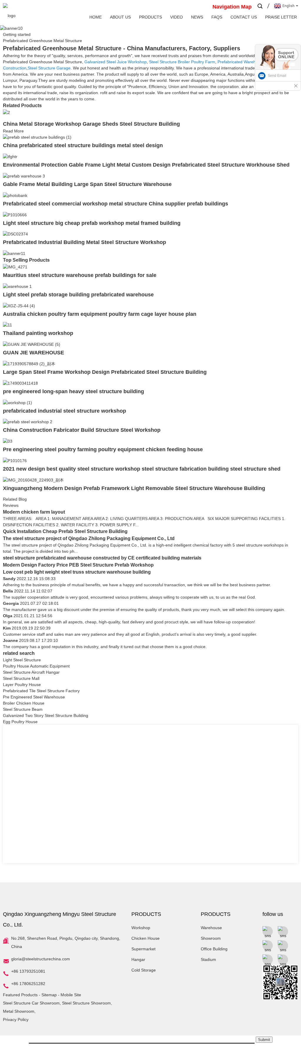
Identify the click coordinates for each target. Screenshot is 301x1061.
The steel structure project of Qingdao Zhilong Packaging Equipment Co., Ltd (89, 538)
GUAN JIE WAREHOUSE (33, 353)
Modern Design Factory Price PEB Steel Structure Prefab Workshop (78, 564)
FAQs (216, 17)
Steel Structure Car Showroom (31, 1003)
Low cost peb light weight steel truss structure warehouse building (77, 571)
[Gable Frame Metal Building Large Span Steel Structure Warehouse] (24, 175)
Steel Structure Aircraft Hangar (31, 672)
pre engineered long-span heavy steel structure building (73, 391)
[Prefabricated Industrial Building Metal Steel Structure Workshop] (15, 234)
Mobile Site (71, 994)
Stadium (208, 959)
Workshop (140, 927)
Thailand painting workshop (38, 333)
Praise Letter (281, 17)
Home (95, 17)
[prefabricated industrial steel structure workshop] (17, 402)
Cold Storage (143, 970)
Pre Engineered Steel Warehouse (34, 697)
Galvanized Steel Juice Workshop (115, 61)
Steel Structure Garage (49, 68)
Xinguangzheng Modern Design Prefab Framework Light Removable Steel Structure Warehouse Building (134, 488)
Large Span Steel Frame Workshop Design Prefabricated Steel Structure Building (105, 372)
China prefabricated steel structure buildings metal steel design (83, 145)
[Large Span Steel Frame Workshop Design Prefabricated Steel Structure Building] (29, 363)
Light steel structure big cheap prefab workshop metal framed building (91, 223)
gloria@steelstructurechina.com (40, 959)
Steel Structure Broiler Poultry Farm (182, 61)
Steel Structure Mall (21, 678)
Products (150, 17)
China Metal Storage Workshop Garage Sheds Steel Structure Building (91, 124)
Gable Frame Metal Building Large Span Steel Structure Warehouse (87, 184)
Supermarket (143, 949)
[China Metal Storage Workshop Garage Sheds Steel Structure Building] (6, 112)
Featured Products (20, 994)
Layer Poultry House (22, 684)
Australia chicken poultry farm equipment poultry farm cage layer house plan (99, 314)
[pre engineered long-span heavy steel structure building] (20, 383)
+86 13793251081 (28, 971)
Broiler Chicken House (23, 703)
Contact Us (243, 17)
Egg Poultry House (20, 721)
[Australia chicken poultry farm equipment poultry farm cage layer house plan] (19, 305)
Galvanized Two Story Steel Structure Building (45, 715)
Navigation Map (232, 7)
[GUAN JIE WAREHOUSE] (31, 344)
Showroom (211, 938)
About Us (120, 17)
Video (176, 17)
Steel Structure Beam (23, 709)
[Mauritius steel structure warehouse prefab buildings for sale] (15, 266)
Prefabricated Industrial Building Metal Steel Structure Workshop (84, 242)
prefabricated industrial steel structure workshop (64, 411)
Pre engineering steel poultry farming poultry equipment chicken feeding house (103, 449)
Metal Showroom (18, 1011)
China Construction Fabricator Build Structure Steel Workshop (81, 430)
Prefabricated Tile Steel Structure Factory (41, 690)
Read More (13, 131)
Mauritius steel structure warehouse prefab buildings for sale (79, 275)
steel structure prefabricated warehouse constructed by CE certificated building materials (102, 557)
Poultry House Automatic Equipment (36, 666)
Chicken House (145, 938)
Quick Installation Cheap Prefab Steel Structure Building (65, 531)
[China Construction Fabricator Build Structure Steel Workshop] (27, 421)
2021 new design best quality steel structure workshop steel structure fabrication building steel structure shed (141, 469)
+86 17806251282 (28, 983)
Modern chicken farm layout (34, 511)
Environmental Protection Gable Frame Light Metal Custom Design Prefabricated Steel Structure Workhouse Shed (146, 165)
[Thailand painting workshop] (7, 325)
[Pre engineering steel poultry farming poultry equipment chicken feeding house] (7, 441)
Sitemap (49, 994)
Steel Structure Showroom (86, 1003)
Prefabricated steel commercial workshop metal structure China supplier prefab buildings (115, 204)
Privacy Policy (16, 1019)
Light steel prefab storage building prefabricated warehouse (78, 295)
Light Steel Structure (22, 659)
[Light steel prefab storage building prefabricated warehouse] (17, 286)
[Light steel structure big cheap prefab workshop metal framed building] (15, 214)
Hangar (138, 959)
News (197, 17)
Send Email (277, 76)
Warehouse (211, 927)
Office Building (214, 949)
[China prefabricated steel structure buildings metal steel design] (37, 137)
